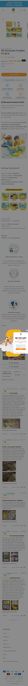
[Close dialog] (27, 330)
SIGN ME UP (20, 349)
